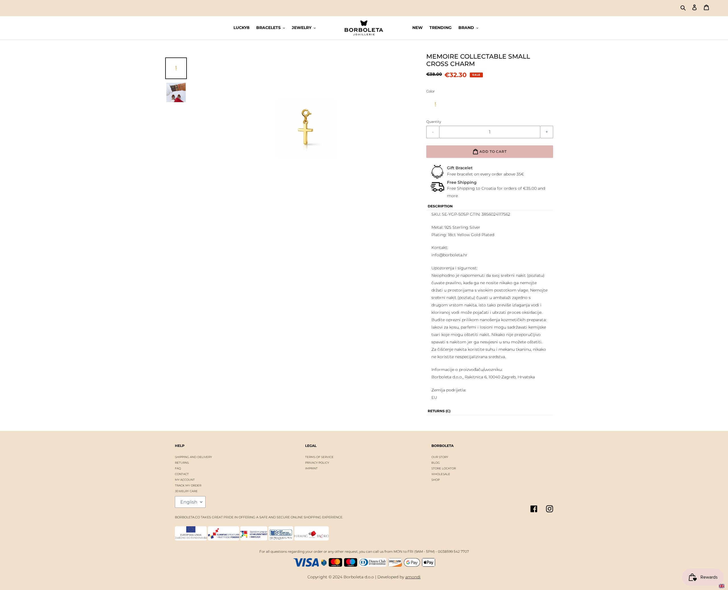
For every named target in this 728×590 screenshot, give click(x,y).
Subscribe (363, 310)
